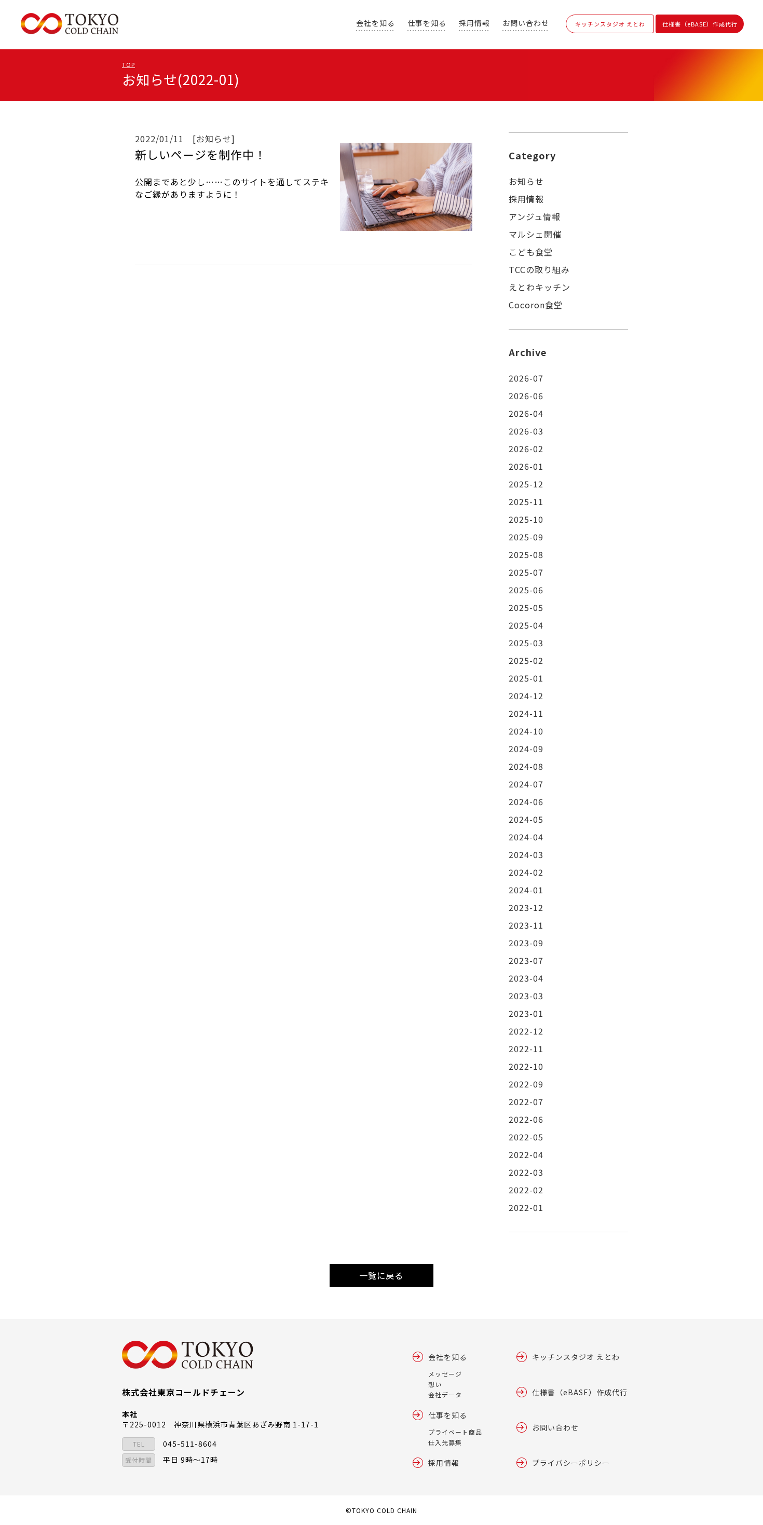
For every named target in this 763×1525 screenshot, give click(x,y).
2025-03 (526, 642)
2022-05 (526, 1137)
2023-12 (526, 907)
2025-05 (526, 607)
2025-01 (526, 678)
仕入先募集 (445, 1442)
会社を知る (375, 23)
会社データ (445, 1394)
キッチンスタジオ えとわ (610, 24)
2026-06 (526, 395)
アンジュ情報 (535, 216)
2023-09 (526, 942)
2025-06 (526, 589)
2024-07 (526, 784)
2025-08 (526, 554)
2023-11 (526, 925)
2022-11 (526, 1048)
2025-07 (526, 572)
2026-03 (526, 431)
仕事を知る (426, 23)
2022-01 (526, 1207)
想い (435, 1384)
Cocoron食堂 (536, 304)
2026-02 (526, 448)
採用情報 (474, 23)
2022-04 (526, 1154)
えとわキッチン (539, 287)
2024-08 (526, 766)
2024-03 (526, 854)
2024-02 (526, 872)
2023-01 (526, 1013)
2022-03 (526, 1172)
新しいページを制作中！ (200, 154)
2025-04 (526, 625)
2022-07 (526, 1101)
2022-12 (526, 1031)
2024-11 (526, 713)
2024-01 (526, 889)
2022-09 (526, 1084)
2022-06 (526, 1119)
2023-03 (526, 995)
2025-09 (526, 536)
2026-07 (526, 378)
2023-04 (526, 978)
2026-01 (526, 466)
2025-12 (526, 484)
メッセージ (445, 1373)
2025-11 (526, 501)
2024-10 (526, 731)
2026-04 (526, 413)
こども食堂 (531, 252)
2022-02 (526, 1189)
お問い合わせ (525, 23)
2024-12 (526, 695)
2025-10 (526, 519)
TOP (128, 64)
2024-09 (526, 748)
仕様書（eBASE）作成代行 (700, 24)
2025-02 (526, 660)
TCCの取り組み (539, 269)
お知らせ (526, 181)
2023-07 (526, 960)
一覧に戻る (381, 1275)
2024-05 (526, 819)
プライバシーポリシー (571, 1463)
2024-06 (526, 801)
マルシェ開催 (535, 234)
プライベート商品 (455, 1431)
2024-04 (526, 836)
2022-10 (526, 1066)
